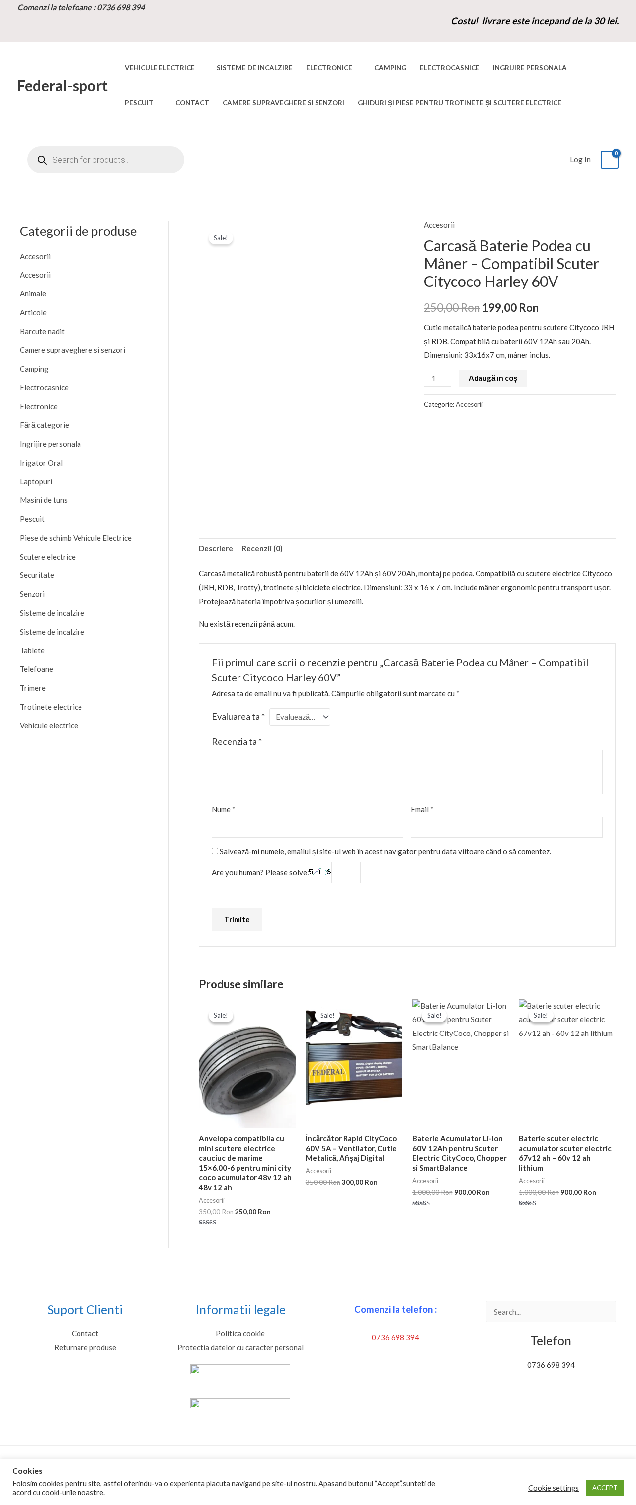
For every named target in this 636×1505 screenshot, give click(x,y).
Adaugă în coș (493, 378)
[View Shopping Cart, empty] (610, 160)
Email (422, 809)
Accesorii (35, 256)
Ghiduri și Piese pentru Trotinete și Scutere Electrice (459, 103)
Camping (390, 68)
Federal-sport (62, 85)
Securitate (37, 574)
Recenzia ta (237, 741)
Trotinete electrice (51, 706)
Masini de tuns (44, 499)
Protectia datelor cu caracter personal (240, 1347)
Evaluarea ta (238, 716)
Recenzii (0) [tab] (262, 548)
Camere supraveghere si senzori (283, 103)
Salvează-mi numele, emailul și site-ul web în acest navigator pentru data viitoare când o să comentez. (385, 851)
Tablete (32, 650)
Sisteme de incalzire (255, 68)
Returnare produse (85, 1347)
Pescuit (139, 103)
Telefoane (36, 668)
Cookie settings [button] (553, 1488)
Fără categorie (44, 424)
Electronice (329, 68)
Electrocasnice (449, 68)
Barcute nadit (42, 331)
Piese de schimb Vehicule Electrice (76, 537)
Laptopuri (36, 481)
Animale (33, 293)
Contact (192, 103)
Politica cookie (240, 1333)
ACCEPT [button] (605, 1488)
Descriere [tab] (216, 548)
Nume (224, 809)
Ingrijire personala (530, 68)
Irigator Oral (41, 462)
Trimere (33, 687)
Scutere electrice (48, 556)
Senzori (32, 593)
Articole (33, 312)
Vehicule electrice (160, 68)
